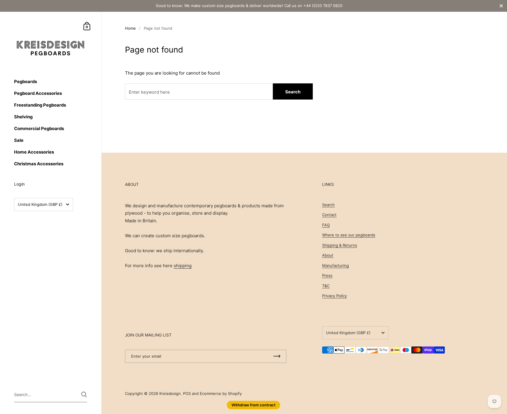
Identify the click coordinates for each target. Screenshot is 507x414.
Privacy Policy (334, 295)
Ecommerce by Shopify (221, 393)
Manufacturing (335, 265)
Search (292, 92)
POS (187, 393)
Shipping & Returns (339, 245)
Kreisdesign (170, 393)
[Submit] (84, 394)
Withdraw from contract (253, 405)
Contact (329, 214)
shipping (183, 265)
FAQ (326, 225)
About (327, 255)
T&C (325, 285)
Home (130, 28)
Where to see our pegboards (348, 235)
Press (327, 275)
